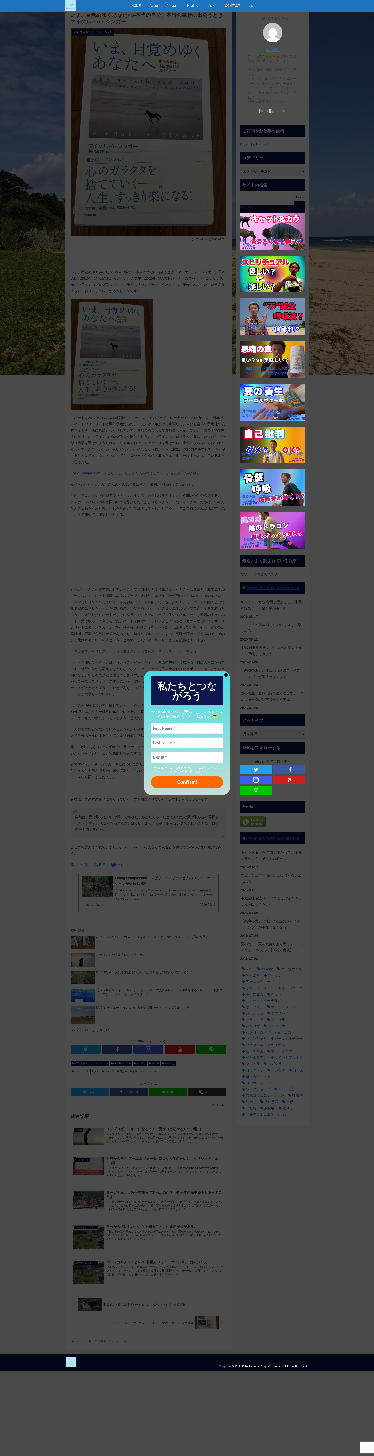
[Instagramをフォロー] (272, 111)
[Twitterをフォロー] (261, 111)
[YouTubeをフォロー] (278, 111)
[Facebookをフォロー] (267, 111)
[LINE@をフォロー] (283, 111)
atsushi (273, 50)
